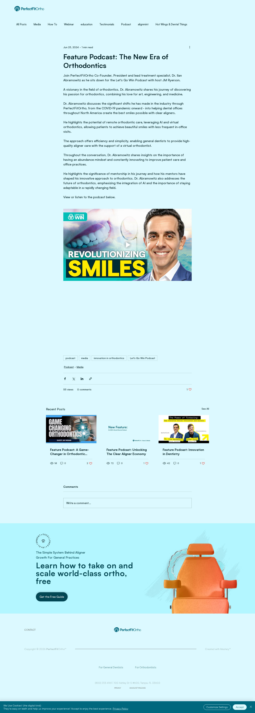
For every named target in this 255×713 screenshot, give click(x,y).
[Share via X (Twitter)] (73, 378)
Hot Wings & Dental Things (171, 24)
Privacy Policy (120, 708)
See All (205, 408)
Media (37, 24)
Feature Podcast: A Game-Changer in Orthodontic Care (69, 452)
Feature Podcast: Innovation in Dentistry (183, 452)
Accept (240, 707)
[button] (52, 596)
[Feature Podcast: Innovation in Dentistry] (184, 429)
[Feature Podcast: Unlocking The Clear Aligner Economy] (127, 429)
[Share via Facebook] (65, 378)
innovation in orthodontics (109, 358)
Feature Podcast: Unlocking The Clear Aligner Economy (127, 452)
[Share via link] (90, 378)
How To (52, 24)
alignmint (143, 24)
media (84, 358)
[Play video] (127, 245)
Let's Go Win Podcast (142, 358)
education (86, 24)
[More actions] (190, 47)
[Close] (251, 707)
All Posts (21, 24)
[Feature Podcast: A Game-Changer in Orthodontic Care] (71, 429)
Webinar (69, 24)
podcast (70, 358)
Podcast (126, 24)
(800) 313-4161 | (104, 682)
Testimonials (106, 24)
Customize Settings (217, 707)
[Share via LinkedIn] (82, 378)
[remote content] (127, 316)
